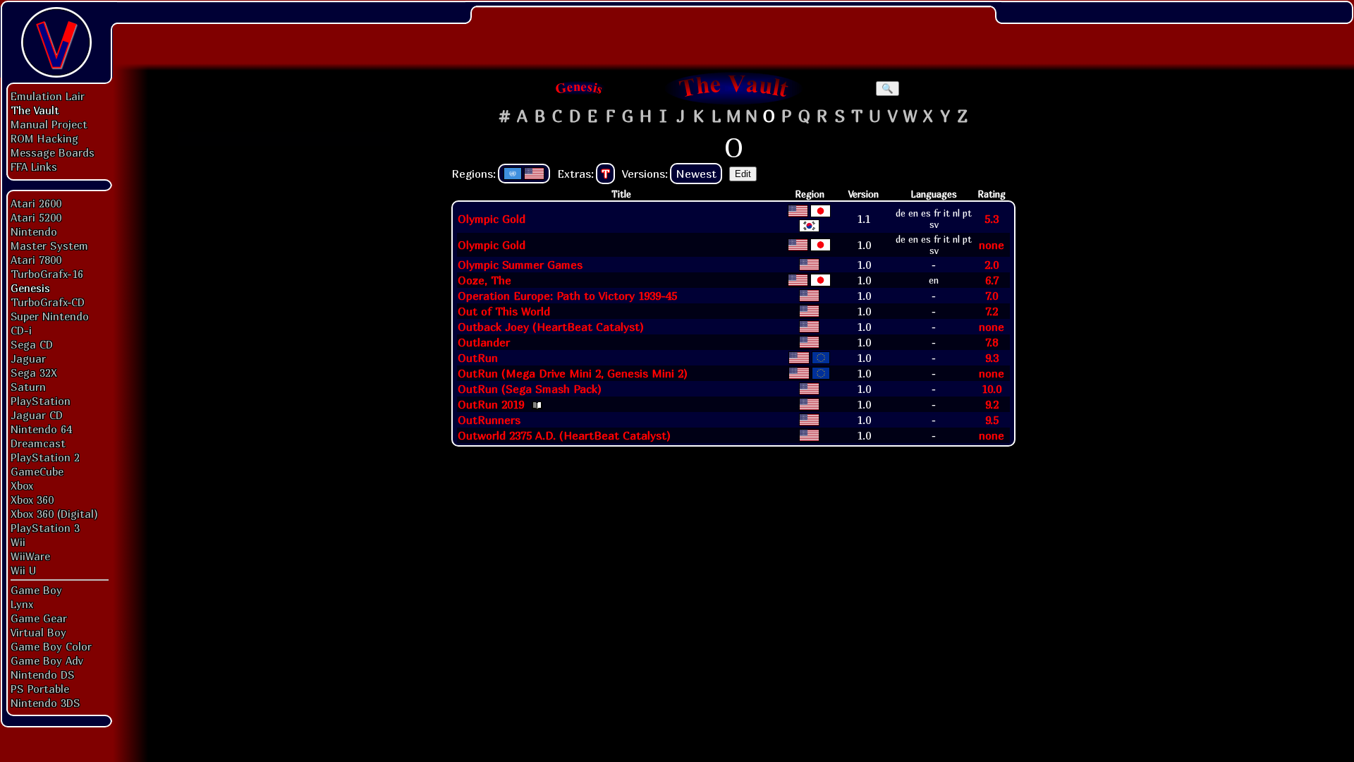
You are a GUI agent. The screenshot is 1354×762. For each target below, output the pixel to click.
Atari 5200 (36, 217)
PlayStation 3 (45, 527)
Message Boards (52, 152)
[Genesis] (580, 88)
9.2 (992, 404)
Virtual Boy (38, 632)
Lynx (22, 604)
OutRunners (489, 420)
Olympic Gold (491, 219)
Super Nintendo (50, 316)
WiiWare (30, 556)
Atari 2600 (36, 203)
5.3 (991, 219)
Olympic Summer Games (520, 265)
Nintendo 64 (41, 429)
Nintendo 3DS (45, 702)
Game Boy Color (51, 646)
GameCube (37, 471)
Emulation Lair (48, 96)
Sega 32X (34, 372)
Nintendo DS (43, 674)
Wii (18, 542)
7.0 (991, 296)
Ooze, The (484, 280)
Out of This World (504, 311)
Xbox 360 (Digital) (54, 513)
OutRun (478, 358)
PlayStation (41, 400)
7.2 (991, 311)
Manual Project (49, 124)
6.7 (992, 280)
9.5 (992, 420)
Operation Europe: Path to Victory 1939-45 (567, 296)
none (991, 245)
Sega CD (32, 344)
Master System (49, 245)
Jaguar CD (37, 415)
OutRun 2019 (491, 404)
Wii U (23, 570)
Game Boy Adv (47, 660)
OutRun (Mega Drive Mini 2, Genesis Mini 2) (573, 373)
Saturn (28, 386)
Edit (743, 174)
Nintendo (34, 231)
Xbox (22, 485)
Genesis (30, 288)
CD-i (21, 330)
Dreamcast (38, 443)
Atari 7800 (36, 259)
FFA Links (34, 166)
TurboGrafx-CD (48, 302)
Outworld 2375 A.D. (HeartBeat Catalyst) (564, 435)
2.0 (991, 265)
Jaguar (28, 358)
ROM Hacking (44, 138)
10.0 (991, 389)
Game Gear (39, 618)
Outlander (484, 342)
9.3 (992, 358)
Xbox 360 (32, 499)
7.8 (991, 342)
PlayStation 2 (45, 457)
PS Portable (40, 688)
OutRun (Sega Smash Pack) (530, 389)
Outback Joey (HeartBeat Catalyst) (551, 327)
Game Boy (36, 589)
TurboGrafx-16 (47, 273)
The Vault (35, 110)
